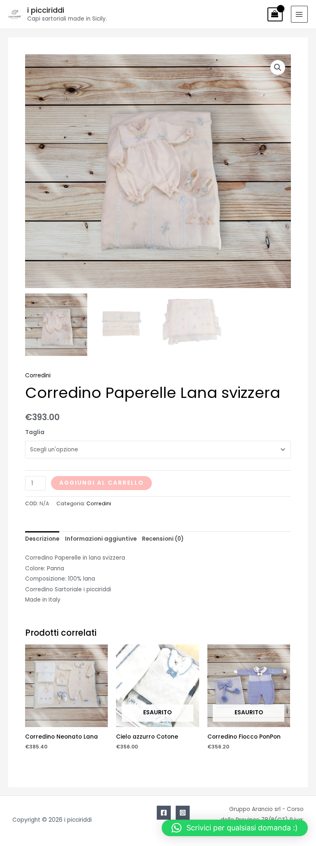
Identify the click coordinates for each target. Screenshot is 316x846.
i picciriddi (45, 10)
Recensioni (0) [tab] (163, 539)
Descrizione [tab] (42, 539)
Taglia (34, 432)
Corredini (38, 375)
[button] (277, 67)
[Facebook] (164, 813)
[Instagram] (183, 813)
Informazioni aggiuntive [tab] (101, 539)
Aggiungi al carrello (101, 483)
